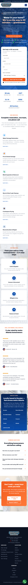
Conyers (18, 419)
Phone (4, 61)
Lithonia (5, 419)
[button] (26, 5)
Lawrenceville (6, 427)
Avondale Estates (7, 414)
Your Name (5, 55)
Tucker (5, 423)
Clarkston (18, 414)
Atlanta (17, 423)
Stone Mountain (19, 410)
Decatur (5, 410)
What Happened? (6, 72)
